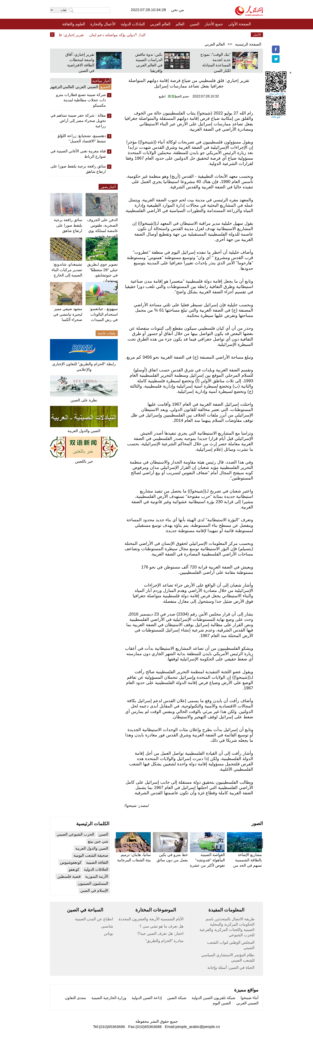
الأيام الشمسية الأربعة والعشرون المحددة (151, 919)
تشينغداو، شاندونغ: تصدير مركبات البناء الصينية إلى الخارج (67, 269)
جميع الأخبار (214, 24)
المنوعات (172, 35)
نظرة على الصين (83, 400)
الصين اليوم (222, 1003)
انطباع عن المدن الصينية (94, 919)
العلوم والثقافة (73, 24)
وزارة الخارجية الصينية (108, 998)
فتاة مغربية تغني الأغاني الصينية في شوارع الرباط (78, 154)
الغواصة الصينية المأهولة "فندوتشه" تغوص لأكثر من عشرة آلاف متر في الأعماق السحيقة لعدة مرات (207, 865)
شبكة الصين (176, 998)
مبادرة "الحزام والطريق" (164, 941)
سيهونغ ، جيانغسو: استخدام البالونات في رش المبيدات (103, 314)
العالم (180, 24)
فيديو (138, 35)
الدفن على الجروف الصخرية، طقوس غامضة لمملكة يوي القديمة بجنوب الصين (102, 230)
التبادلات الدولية (133, 24)
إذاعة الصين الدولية (147, 998)
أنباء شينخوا (249, 998)
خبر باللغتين (84, 461)
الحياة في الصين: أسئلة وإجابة (230, 967)
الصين (194, 24)
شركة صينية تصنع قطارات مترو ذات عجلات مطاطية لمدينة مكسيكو (81, 100)
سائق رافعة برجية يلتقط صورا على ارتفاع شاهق (78, 169)
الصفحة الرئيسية (248, 44)
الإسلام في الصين (94, 890)
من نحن (177, 10)
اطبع (162, 96)
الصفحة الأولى (239, 24)
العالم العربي (160, 24)
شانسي (107, 926)
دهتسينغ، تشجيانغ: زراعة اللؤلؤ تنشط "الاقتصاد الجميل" (82, 138)
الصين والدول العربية (83, 431)
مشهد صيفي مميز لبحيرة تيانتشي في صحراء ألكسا (67, 314)
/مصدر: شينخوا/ (137, 805)
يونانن (108, 933)
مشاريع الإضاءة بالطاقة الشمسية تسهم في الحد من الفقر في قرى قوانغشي (247, 865)
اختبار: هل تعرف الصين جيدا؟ (160, 933)
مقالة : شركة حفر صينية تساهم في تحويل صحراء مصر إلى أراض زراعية (78, 120)
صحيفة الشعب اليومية (90, 855)
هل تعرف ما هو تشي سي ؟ (161, 926)
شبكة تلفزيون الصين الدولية (213, 998)
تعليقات (153, 35)
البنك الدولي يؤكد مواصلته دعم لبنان (127, 35)
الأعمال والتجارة (102, 24)
